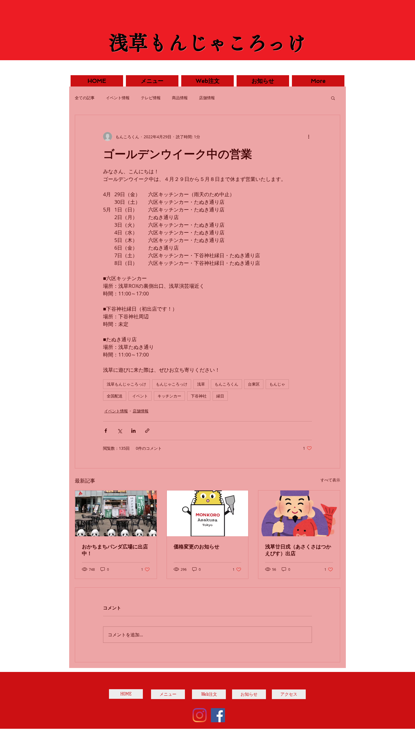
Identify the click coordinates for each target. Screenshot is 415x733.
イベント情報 (118, 97)
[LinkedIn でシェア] (133, 430)
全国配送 (115, 396)
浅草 (201, 384)
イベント (140, 396)
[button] (333, 98)
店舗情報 (207, 97)
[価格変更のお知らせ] (207, 513)
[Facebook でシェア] (105, 430)
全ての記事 (85, 97)
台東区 (254, 384)
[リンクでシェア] (147, 430)
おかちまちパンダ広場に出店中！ (115, 550)
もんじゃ (277, 384)
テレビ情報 (151, 97)
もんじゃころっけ (171, 384)
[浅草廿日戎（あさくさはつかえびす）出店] (299, 513)
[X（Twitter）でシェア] (119, 430)
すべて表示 (330, 480)
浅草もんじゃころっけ (126, 384)
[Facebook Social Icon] (218, 715)
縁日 (220, 396)
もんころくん (226, 384)
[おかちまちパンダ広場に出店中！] (116, 513)
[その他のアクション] (308, 136)
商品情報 (180, 97)
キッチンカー (169, 396)
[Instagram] (200, 715)
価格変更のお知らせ (196, 546)
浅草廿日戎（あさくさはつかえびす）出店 (298, 550)
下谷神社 (199, 396)
